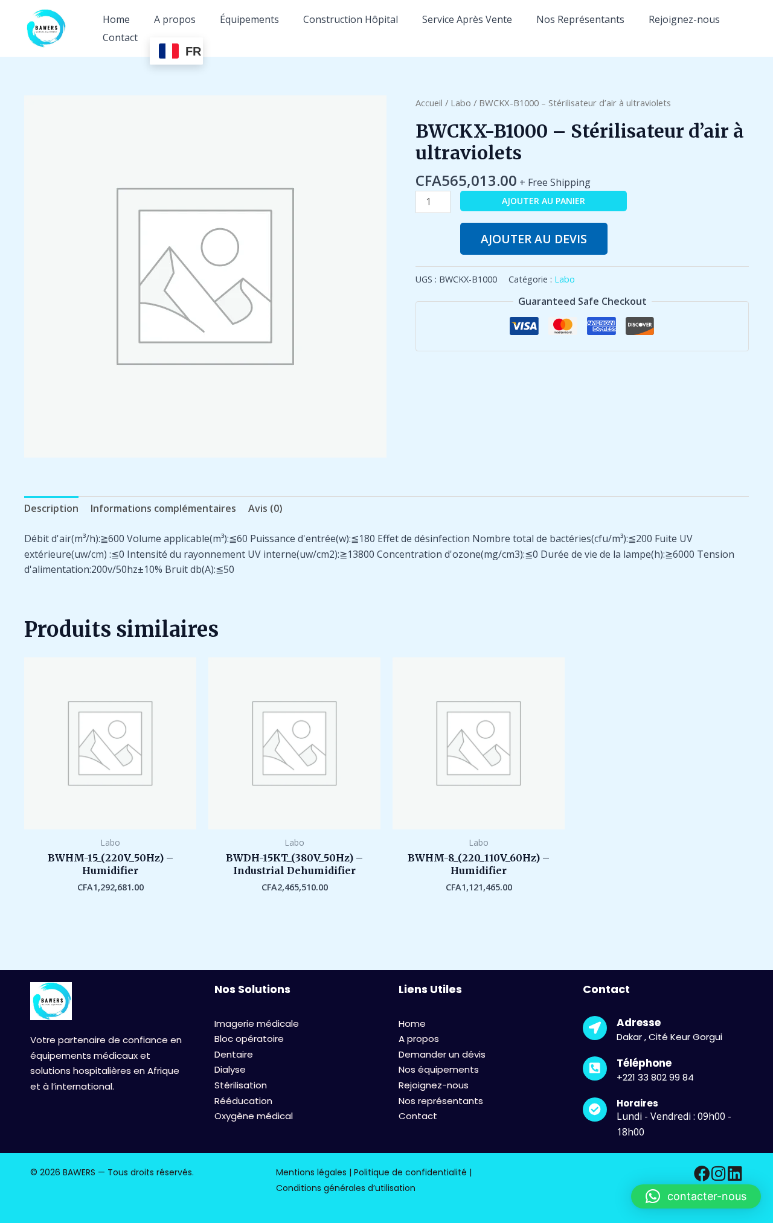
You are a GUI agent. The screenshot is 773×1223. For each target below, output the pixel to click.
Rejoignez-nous (684, 19)
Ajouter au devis (534, 239)
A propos (175, 19)
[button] (696, 1196)
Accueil (429, 103)
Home (116, 19)
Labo (461, 103)
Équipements (249, 19)
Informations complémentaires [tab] (163, 508)
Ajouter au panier (543, 200)
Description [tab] (51, 508)
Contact (120, 37)
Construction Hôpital (350, 19)
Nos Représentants (580, 19)
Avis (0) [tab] (265, 508)
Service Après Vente (467, 19)
